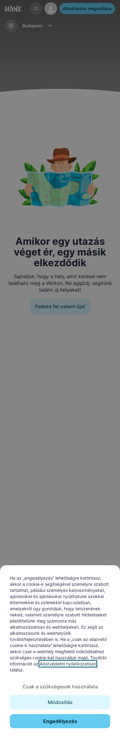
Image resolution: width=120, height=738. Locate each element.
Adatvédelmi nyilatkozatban (68, 663)
